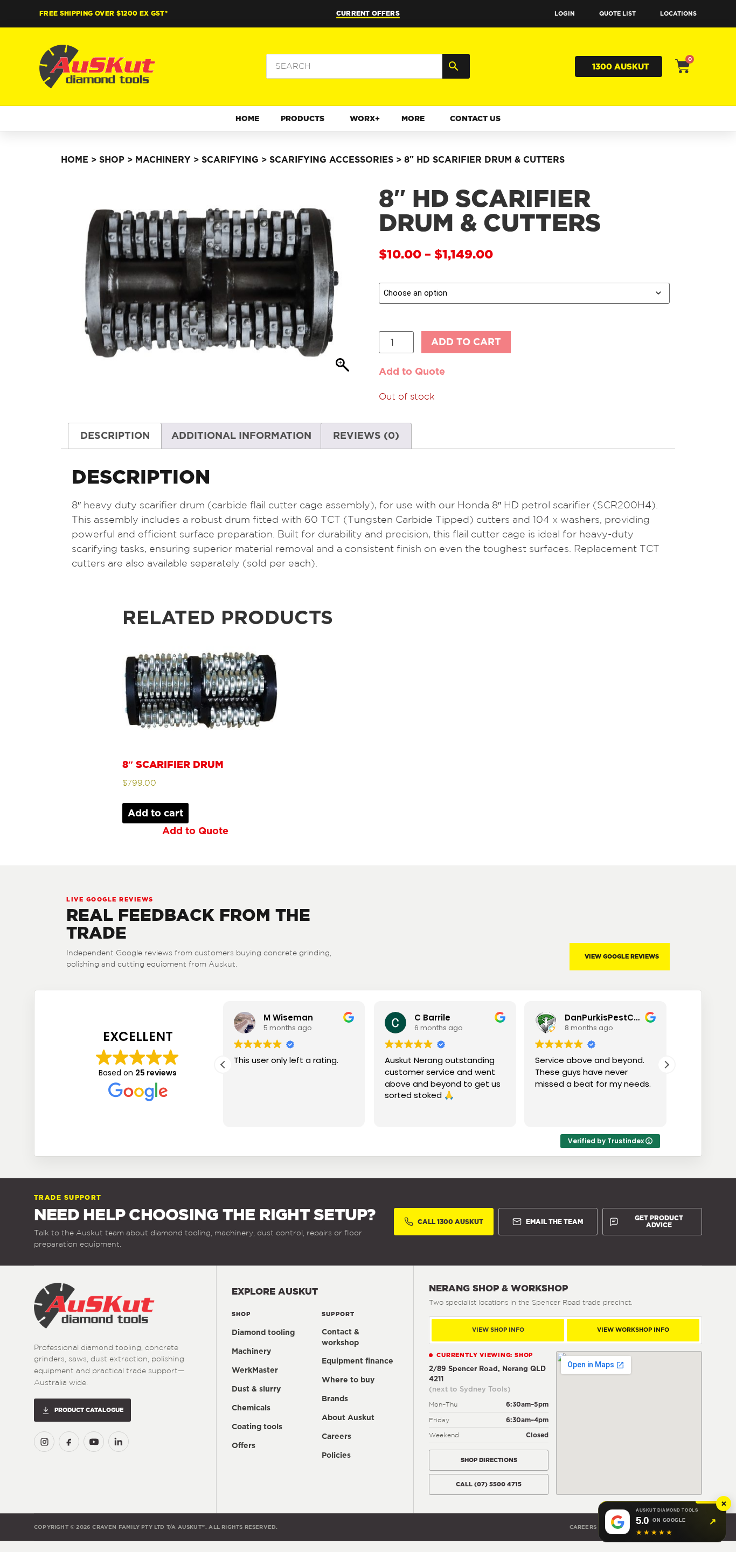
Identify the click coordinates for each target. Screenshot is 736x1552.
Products (302, 118)
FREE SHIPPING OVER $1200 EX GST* (103, 13)
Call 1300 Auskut (450, 1221)
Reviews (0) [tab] (366, 435)
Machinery (251, 1351)
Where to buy (348, 1379)
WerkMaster (255, 1370)
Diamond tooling (263, 1332)
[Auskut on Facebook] (69, 1441)
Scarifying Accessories (331, 159)
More (413, 118)
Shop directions (489, 1460)
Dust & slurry (256, 1388)
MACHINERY (163, 159)
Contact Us (475, 118)
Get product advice (659, 1221)
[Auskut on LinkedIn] (118, 1441)
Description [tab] (115, 435)
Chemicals (251, 1407)
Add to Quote (412, 371)
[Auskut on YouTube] (94, 1441)
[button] (666, 1065)
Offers (243, 1445)
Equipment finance (357, 1360)
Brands (335, 1398)
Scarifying (230, 159)
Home (247, 118)
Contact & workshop (340, 1337)
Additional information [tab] (241, 435)
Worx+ (365, 118)
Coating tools (257, 1426)
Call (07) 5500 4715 (489, 1484)
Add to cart (466, 341)
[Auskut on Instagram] (44, 1441)
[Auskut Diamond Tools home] (94, 1306)
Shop (111, 159)
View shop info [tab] (498, 1329)
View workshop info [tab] (633, 1329)
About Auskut (348, 1417)
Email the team (554, 1221)
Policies (336, 1455)
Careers (336, 1436)
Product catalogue (88, 1410)
